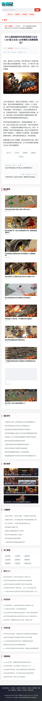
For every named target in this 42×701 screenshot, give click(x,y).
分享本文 (17, 152)
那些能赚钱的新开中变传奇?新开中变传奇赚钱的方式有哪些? (21, 456)
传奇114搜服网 (9, 26)
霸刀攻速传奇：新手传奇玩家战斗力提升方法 (17, 577)
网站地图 (15, 697)
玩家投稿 (24, 14)
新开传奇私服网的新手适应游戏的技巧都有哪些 (18, 580)
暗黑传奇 (7, 563)
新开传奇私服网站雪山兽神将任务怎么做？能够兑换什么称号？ (21, 616)
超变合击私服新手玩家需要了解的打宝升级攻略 (18, 584)
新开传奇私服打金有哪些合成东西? (15, 441)
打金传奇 (17, 563)
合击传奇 (7, 560)
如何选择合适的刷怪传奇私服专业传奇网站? (18, 429)
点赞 (8, 152)
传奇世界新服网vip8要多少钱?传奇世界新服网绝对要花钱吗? (21, 433)
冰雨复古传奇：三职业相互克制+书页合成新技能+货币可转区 (21, 520)
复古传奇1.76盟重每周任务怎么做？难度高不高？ (18, 620)
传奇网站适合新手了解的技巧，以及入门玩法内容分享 (20, 588)
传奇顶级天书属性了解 (11, 527)
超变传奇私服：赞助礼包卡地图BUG (15, 677)
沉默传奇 (27, 556)
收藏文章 (33, 152)
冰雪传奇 (17, 560)
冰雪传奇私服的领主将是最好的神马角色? (17, 444)
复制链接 (25, 152)
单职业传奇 (27, 563)
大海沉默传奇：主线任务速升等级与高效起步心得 (18, 605)
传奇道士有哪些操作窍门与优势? (14, 531)
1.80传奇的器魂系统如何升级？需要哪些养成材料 (18, 641)
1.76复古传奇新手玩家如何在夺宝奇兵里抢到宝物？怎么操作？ (21, 591)
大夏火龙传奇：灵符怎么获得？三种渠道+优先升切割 (20, 516)
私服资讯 (32, 14)
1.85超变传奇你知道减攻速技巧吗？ (15, 542)
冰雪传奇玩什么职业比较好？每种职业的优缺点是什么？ (21, 177)
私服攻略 (17, 14)
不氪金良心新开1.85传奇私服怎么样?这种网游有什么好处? (21, 422)
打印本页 (21, 156)
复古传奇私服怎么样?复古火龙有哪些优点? (19, 168)
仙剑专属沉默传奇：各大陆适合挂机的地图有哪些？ (19, 673)
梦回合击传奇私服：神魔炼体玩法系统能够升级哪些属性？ (21, 634)
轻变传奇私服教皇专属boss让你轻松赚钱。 (17, 452)
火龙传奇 (17, 556)
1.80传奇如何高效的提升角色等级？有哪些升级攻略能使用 (21, 648)
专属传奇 (27, 560)
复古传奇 (7, 556)
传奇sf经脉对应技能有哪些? (13, 538)
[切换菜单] (21, 19)
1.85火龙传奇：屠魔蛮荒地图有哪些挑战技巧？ (18, 662)
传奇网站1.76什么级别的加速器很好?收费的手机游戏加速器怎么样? (21, 437)
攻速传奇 (19, 690)
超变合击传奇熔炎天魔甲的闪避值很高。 (17, 448)
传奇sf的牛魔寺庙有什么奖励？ (14, 535)
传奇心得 (10, 14)
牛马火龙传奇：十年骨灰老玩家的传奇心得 (17, 523)
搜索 (37, 10)
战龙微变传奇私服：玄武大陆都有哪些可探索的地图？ (20, 669)
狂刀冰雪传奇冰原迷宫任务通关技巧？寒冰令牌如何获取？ (21, 613)
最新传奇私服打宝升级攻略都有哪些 (14, 645)
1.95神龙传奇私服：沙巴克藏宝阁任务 (15, 609)
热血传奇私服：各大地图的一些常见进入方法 (17, 666)
